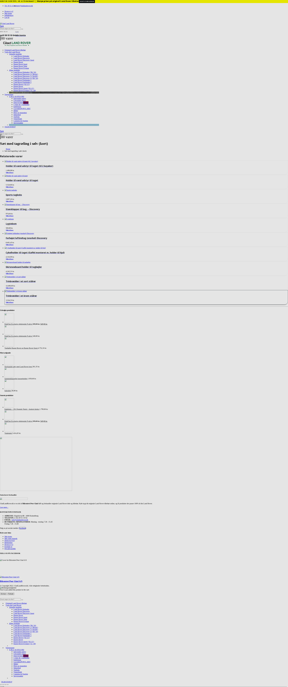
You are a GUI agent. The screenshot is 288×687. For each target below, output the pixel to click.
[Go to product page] (146, 291)
